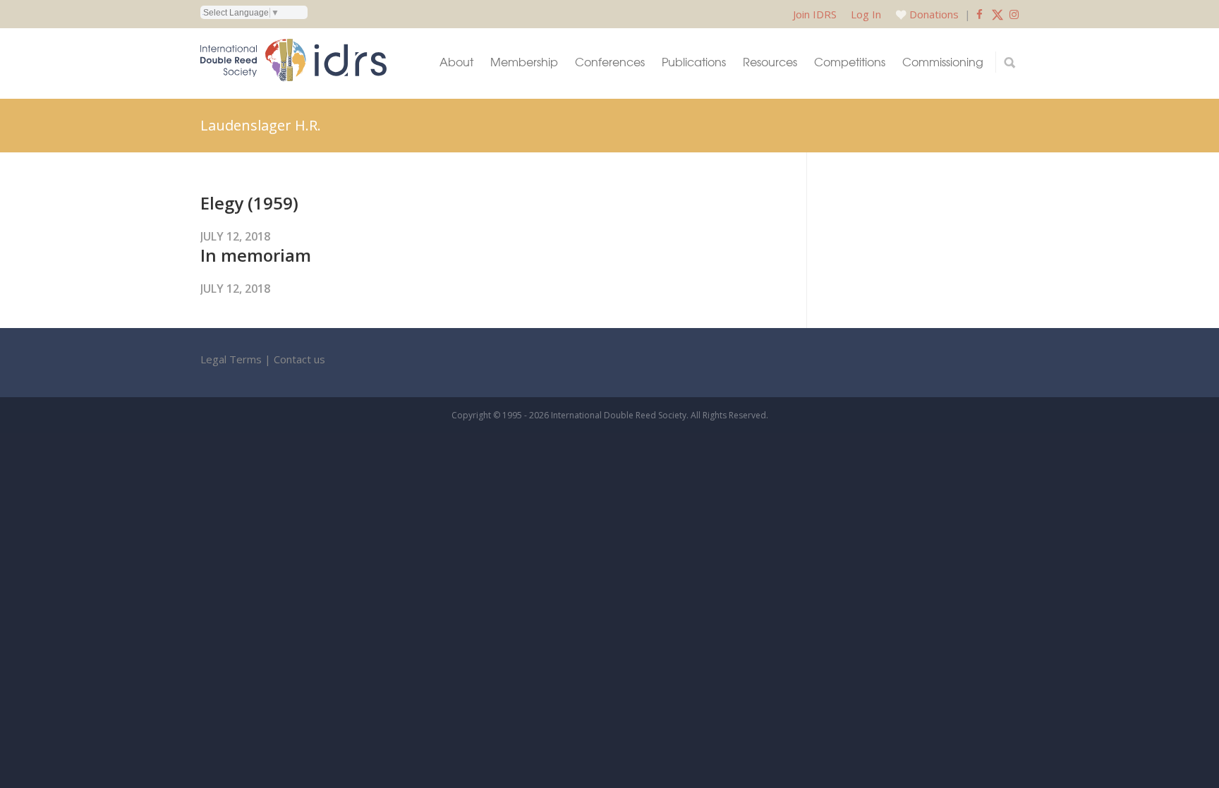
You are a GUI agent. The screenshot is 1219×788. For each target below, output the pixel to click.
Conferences (610, 62)
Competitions (849, 62)
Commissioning (942, 62)
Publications (694, 62)
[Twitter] (997, 14)
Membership (524, 62)
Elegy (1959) (249, 202)
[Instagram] (1014, 14)
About (456, 62)
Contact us (299, 359)
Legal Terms (231, 359)
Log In (866, 14)
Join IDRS (815, 14)
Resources (770, 62)
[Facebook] (979, 14)
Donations (934, 14)
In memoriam (255, 255)
